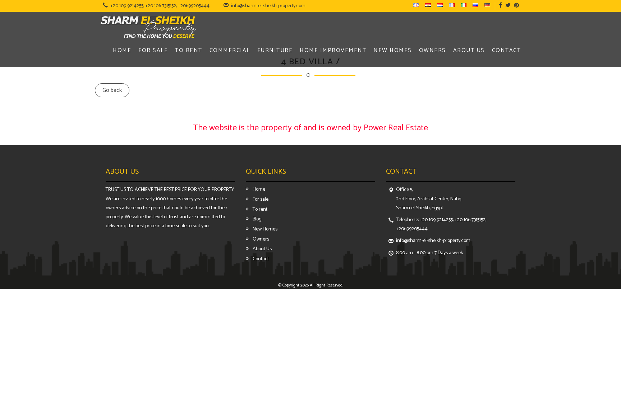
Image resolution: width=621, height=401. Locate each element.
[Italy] (465, 5)
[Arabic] (429, 5)
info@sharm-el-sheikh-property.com (268, 6)
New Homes (392, 51)
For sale (260, 199)
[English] (417, 5)
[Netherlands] (441, 5)
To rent (259, 209)
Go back (112, 90)
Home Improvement (333, 51)
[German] (488, 5)
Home (122, 51)
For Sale (153, 51)
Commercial (230, 51)
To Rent (188, 51)
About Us (469, 51)
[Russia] (477, 5)
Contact (506, 51)
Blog (257, 219)
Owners (432, 51)
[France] (453, 5)
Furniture (275, 51)
